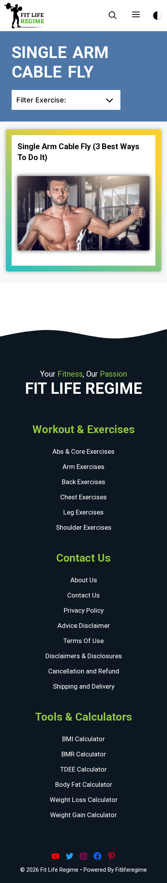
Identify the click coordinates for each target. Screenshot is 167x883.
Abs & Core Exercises (83, 451)
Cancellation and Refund (83, 671)
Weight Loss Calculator (84, 800)
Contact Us (83, 595)
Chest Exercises (83, 497)
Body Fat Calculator (83, 784)
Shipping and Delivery (84, 686)
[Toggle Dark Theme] (157, 14)
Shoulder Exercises (83, 527)
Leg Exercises (83, 512)
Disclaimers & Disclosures (83, 656)
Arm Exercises (83, 467)
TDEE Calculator (83, 769)
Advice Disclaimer (83, 625)
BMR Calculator (83, 754)
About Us (83, 580)
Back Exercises (83, 482)
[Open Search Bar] (112, 15)
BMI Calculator (83, 739)
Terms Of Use (83, 641)
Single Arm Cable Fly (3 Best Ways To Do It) (78, 152)
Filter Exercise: (41, 100)
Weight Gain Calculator (83, 815)
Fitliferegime (131, 869)
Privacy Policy (84, 610)
